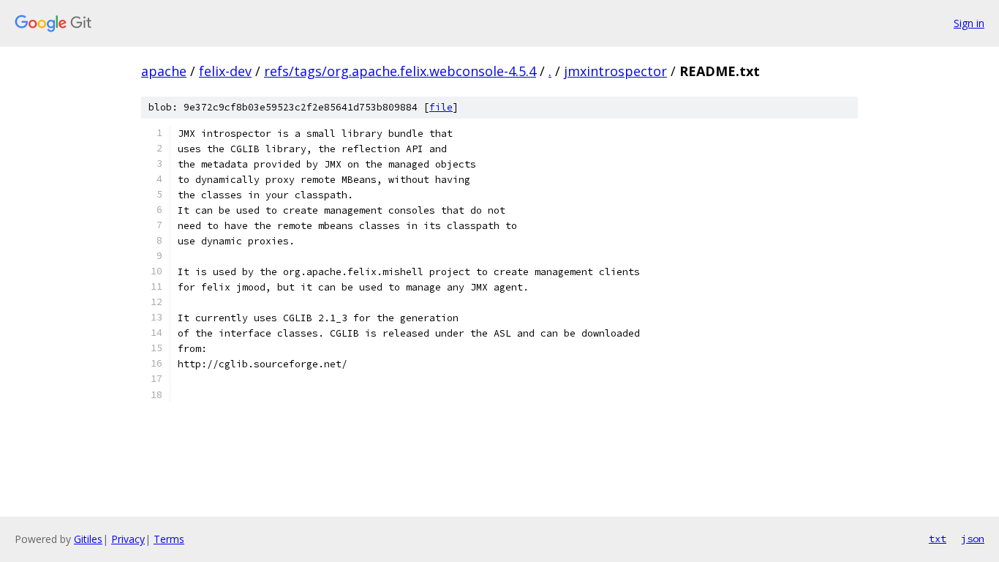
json (972, 538)
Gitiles (88, 539)
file (441, 107)
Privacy (128, 539)
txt (937, 538)
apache (163, 71)
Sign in (969, 23)
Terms (169, 539)
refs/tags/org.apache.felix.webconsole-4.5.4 (400, 71)
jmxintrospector (615, 71)
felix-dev (225, 71)
